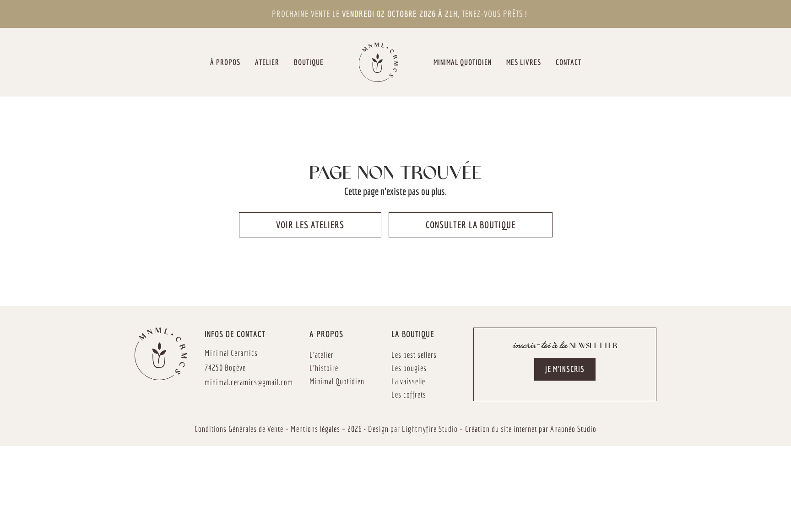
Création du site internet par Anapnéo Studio (530, 429)
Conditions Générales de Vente (239, 429)
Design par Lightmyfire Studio (413, 429)
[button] (565, 369)
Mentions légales (315, 429)
